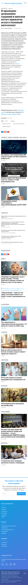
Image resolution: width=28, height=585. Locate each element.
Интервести (5, 531)
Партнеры (4, 546)
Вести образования (6, 28)
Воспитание (10, 218)
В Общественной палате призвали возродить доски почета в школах (13, 230)
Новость (11, 8)
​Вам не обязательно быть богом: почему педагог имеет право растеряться (13, 351)
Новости (4, 507)
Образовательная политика (9, 526)
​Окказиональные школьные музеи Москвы (12, 404)
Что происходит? (11, 232)
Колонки (4, 509)
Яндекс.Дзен (16, 114)
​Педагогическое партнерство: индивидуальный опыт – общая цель (14, 216)
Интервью (4, 513)
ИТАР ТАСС (9, 118)
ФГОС (6, 121)
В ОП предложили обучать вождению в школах (12, 242)
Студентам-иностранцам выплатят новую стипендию (12, 462)
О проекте (4, 542)
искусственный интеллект (18, 123)
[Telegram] (6, 132)
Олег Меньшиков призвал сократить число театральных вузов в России (11, 236)
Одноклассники (6, 114)
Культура (9, 238)
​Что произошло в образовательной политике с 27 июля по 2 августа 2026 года (14, 324)
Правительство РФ (6, 123)
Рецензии (4, 515)
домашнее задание (6, 126)
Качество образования (7, 529)
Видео (3, 516)
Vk (23, 112)
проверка (13, 121)
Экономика (4, 527)
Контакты (4, 544)
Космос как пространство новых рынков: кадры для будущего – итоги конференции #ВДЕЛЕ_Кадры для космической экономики (13, 433)
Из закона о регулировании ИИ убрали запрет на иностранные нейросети (14, 156)
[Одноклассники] (4, 132)
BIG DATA (4, 8)
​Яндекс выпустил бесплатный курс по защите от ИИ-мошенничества (13, 179)
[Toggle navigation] (25, 3)
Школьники (10, 243)
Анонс (8, 227)
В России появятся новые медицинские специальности (13, 378)
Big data (4, 533)
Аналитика (4, 511)
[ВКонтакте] (2, 132)
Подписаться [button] (21, 493)
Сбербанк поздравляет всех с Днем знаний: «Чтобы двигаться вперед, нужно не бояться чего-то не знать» (13, 279)
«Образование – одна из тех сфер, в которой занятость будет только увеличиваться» (13, 294)
